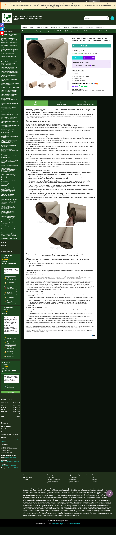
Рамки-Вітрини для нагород (9, 238)
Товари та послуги (41, 27)
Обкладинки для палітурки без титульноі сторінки (9, 118)
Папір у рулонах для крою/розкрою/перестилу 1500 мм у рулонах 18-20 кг (9, 156)
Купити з (86, 57)
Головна (25, 27)
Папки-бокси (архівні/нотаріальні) (7, 222)
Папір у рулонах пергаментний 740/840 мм (9, 122)
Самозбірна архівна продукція (9, 226)
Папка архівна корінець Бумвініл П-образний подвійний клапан (7, 195)
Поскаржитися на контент (58, 523)
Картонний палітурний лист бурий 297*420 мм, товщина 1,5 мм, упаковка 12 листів (11, 378)
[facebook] (92, 335)
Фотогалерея (89, 27)
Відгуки (3, 242)
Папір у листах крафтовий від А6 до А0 (9, 104)
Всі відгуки (11, 392)
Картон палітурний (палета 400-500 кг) (8, 146)
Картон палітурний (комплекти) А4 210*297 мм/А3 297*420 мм (10, 151)
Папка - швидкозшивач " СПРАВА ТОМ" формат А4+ (8, 229)
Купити (77, 57)
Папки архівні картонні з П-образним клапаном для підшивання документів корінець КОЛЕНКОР (8, 189)
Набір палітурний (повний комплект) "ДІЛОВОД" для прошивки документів (8, 218)
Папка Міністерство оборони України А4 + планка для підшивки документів (9, 141)
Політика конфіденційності (73, 523)
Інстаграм (94, 479)
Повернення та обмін (77, 27)
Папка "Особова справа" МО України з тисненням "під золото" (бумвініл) (9, 63)
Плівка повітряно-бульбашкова (10, 87)
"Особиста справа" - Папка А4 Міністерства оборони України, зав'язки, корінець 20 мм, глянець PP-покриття (10, 321)
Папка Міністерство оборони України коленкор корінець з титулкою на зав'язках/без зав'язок (9, 201)
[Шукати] (107, 18)
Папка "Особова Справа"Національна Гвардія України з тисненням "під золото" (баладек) (9, 170)
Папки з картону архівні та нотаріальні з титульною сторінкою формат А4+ (8, 58)
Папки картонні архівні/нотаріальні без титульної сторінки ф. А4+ (8, 131)
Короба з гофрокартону (7, 112)
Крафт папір (50, 477)
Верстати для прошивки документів (78, 482)
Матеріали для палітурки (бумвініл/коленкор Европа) (9, 39)
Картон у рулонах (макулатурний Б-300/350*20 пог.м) (51, 31)
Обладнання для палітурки (9, 42)
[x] (94, 335)
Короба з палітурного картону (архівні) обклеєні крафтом (9, 50)
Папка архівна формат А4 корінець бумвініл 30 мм (11, 271)
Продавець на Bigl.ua (58, 521)
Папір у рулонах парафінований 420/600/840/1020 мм (10, 126)
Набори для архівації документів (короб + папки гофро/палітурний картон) (8, 234)
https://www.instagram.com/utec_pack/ (10, 461)
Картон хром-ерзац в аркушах (9, 165)
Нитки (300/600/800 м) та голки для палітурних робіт (10, 84)
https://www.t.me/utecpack (8, 465)
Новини (3, 245)
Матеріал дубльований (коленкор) (7, 184)
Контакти (66, 27)
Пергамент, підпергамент (53, 479)
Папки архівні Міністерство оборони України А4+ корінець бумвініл (9, 136)
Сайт (93, 477)
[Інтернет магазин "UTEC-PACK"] (7, 18)
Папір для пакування (52, 481)
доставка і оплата (27, 477)
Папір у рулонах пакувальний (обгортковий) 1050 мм (9, 95)
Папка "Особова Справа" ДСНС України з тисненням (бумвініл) (9, 72)
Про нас (32, 27)
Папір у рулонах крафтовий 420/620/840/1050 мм (8, 108)
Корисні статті (100, 27)
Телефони (94, 481)
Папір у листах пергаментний (9, 114)
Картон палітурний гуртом (8, 53)
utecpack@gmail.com (10, 457)
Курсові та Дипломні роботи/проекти (9, 80)
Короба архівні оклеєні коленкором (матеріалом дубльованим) (8, 212)
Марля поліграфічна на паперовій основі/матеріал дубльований (8, 207)
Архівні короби (73, 477)
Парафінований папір (52, 482)
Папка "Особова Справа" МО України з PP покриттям (9, 67)
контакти (25, 479)
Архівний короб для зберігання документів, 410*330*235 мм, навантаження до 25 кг (10, 329)
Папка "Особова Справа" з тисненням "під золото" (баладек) (8, 176)
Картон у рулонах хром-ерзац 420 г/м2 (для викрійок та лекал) (9, 161)
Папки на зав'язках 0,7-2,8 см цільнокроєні (9, 180)
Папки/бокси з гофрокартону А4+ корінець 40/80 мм (9, 35)
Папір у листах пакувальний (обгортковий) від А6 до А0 (9, 91)
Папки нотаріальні (74, 481)
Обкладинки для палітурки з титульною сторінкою (9, 46)
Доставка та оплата (55, 27)
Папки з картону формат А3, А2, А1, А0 (9, 76)
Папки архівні (72, 479)
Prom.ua (66, 520)
